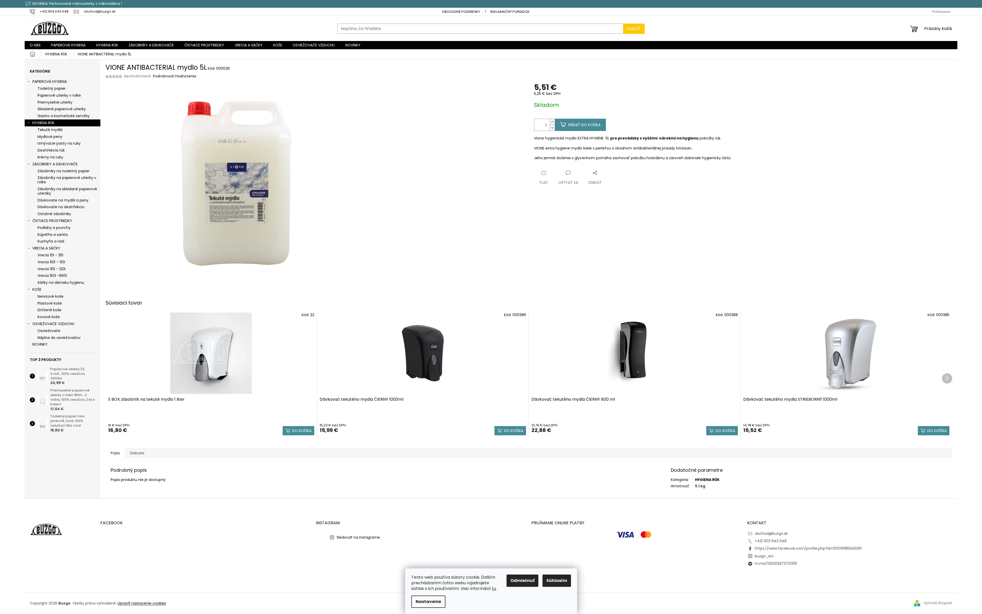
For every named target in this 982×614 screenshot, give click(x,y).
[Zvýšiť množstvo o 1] (552, 122)
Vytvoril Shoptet (938, 603)
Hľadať (634, 28)
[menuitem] (35, 45)
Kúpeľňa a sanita (52, 234)
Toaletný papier (51, 88)
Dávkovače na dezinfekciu (60, 206)
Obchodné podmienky (461, 11)
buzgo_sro (764, 556)
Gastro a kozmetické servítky (63, 115)
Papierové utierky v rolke (59, 95)
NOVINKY (39, 344)
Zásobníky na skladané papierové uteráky (67, 191)
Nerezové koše (50, 296)
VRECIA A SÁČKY (46, 248)
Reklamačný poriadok (510, 11)
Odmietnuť (522, 580)
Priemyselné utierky (54, 102)
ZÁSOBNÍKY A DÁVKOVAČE (55, 164)
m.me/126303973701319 (776, 563)
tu (494, 588)
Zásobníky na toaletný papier (63, 171)
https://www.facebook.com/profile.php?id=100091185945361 (808, 548)
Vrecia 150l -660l (52, 275)
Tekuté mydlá (49, 129)
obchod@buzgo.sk (771, 533)
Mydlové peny (49, 136)
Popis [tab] (115, 453)
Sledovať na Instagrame (358, 537)
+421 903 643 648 (771, 540)
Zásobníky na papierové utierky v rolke (66, 180)
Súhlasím (556, 580)
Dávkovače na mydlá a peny (63, 200)
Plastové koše (49, 303)
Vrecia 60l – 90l (51, 262)
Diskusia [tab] (137, 453)
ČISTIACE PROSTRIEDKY (52, 220)
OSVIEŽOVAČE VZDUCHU (53, 323)
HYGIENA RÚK (43, 122)
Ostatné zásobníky (54, 213)
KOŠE (36, 289)
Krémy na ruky (50, 157)
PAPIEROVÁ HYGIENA (49, 81)
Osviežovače (48, 330)
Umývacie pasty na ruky (59, 143)
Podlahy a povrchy (54, 227)
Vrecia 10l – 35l (50, 255)
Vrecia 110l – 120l (51, 268)
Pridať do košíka (584, 124)
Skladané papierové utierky (61, 109)
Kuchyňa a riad (50, 241)
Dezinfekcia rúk (51, 150)
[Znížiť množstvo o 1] (552, 128)
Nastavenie (428, 602)
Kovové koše (48, 316)
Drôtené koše (49, 310)
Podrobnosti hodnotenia (174, 76)
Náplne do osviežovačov (59, 337)
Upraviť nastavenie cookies (142, 603)
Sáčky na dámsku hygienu (60, 282)
